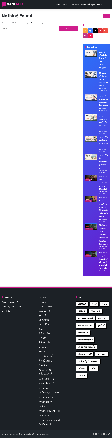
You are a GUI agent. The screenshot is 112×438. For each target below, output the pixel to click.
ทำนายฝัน (43, 347)
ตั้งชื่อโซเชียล (44, 333)
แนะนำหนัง (44, 319)
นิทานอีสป (43, 365)
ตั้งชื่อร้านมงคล (45, 360)
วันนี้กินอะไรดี (45, 424)
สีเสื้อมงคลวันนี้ (45, 374)
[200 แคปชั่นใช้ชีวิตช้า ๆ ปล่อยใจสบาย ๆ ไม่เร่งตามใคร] (91, 157)
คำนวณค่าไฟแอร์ (46, 383)
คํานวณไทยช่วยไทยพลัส (49, 420)
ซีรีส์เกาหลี (95, 311)
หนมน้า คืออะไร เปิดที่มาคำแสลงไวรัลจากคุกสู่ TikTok (103, 58)
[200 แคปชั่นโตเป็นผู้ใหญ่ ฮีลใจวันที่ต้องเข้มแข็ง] (91, 139)
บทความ (65, 5)
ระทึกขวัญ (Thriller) (88, 361)
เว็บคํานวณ (44, 415)
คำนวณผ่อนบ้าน (46, 397)
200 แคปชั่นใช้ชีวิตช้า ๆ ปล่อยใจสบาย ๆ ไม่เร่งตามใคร (103, 161)
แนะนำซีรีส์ (44, 324)
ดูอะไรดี (42, 315)
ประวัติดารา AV (84, 354)
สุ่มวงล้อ (42, 351)
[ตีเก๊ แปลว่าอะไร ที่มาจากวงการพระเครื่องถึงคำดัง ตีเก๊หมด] (91, 74)
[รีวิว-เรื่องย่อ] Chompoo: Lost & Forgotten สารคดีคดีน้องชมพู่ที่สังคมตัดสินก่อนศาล (103, 234)
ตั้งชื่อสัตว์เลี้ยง (45, 342)
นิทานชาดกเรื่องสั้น (86, 347)
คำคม (94, 304)
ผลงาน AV (101, 354)
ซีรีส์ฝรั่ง (81, 311)
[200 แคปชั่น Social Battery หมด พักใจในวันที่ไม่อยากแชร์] (91, 117)
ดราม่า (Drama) (85, 318)
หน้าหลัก (58, 5)
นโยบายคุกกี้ (16, 434)
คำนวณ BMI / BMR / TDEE (51, 410)
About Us (6, 311)
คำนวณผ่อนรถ (45, 401)
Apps (93, 5)
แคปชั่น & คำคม (75, 5)
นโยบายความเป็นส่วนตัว (28, 434)
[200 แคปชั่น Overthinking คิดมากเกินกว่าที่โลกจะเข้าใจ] (91, 97)
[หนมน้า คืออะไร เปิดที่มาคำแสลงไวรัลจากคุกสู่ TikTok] (91, 53)
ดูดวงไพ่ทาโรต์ (45, 369)
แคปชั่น (81, 375)
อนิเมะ (93, 368)
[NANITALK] (13, 4)
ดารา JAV (102, 318)
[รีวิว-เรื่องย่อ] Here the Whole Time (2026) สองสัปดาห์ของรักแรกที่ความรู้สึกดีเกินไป (103, 207)
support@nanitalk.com (11, 306)
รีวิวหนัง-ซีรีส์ (85, 5)
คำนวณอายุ (44, 388)
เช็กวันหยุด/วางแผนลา (49, 392)
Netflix (82, 304)
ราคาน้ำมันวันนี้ (45, 356)
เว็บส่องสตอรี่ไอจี (46, 378)
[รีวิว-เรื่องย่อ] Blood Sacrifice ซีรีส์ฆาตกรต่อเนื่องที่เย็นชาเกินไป (103, 182)
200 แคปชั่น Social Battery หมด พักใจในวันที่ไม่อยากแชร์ (103, 122)
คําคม (104, 304)
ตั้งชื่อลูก (42, 337)
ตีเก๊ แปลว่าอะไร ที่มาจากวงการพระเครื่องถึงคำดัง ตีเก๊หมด (103, 79)
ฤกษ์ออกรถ (44, 406)
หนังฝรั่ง (81, 368)
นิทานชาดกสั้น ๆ (85, 339)
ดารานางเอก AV (85, 325)
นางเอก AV (83, 332)
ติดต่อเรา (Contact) (10, 302)
